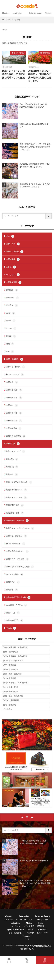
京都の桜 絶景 (13, 390)
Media (28, 924)
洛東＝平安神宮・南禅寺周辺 (15, 656)
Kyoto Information (15, 931)
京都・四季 (12, 244)
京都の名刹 (12, 582)
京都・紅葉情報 (14, 251)
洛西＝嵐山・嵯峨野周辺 (13, 696)
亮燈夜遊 (11, 305)
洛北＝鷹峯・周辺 (10, 687)
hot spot (10, 328)
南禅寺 (17, 20)
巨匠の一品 (12, 613)
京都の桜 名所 (13, 397)
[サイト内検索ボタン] (49, 216)
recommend (12, 298)
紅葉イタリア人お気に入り (18, 482)
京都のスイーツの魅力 (17, 559)
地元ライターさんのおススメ (19, 528)
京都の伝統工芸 (14, 620)
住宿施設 (11, 290)
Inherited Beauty (35, 14)
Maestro (6, 14)
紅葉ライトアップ (15, 451)
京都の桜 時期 (13, 421)
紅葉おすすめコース (16, 490)
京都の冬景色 (13, 428)
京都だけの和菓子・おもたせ (19, 567)
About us (42, 931)
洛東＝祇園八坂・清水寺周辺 (15, 647)
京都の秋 (11, 405)
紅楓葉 (10, 336)
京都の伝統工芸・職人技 (18, 597)
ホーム (9, 962)
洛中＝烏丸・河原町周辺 (13, 661)
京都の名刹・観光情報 (17, 520)
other (9, 236)
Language (27, 937)
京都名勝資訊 (13, 282)
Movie (30, 931)
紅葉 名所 (12, 459)
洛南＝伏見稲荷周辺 (11, 700)
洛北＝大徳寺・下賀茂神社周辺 (15, 683)
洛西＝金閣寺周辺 (10, 691)
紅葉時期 (11, 474)
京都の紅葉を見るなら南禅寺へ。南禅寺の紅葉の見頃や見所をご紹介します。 (39, 76)
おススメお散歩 (19, 53)
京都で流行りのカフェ (17, 551)
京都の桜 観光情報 (15, 436)
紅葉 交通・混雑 (14, 513)
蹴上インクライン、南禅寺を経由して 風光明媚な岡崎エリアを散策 (13, 74)
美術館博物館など (15, 544)
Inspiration (19, 14)
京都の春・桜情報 (15, 367)
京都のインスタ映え (16, 536)
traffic (10, 313)
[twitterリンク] (22, 817)
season (10, 321)
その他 (10, 628)
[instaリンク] (27, 817)
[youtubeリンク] (31, 817)
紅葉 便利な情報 (14, 505)
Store (40, 924)
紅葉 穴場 (12, 467)
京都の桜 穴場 (13, 413)
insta (9, 351)
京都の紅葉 (46, 53)
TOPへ (45, 962)
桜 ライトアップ (14, 374)
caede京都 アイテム (16, 605)
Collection (15, 924)
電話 (27, 962)
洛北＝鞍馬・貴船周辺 (12, 674)
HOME (7, 20)
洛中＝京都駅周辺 (10, 669)
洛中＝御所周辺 (9, 665)
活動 (10, 344)
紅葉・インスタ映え (16, 497)
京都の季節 (12, 259)
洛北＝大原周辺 (9, 678)
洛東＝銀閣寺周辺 (10, 652)
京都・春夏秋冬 (14, 359)
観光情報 (11, 590)
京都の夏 (11, 382)
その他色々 (7, 709)
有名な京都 (12, 275)
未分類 (10, 267)
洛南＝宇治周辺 (9, 705)
